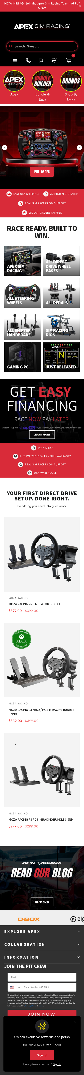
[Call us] (28, 60)
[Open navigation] (15, 60)
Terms (40, 1006)
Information (21, 957)
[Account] (54, 60)
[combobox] (42, 46)
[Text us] (40, 60)
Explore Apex (22, 931)
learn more (42, 434)
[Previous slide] (4, 147)
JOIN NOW (42, 1014)
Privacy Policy (30, 1006)
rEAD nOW (42, 901)
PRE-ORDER (42, 171)
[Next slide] (79, 147)
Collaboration (24, 944)
